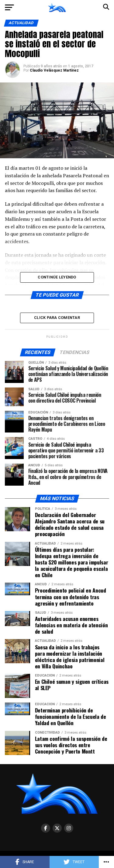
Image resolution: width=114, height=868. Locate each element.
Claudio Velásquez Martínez (54, 70)
